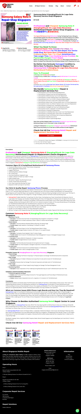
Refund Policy (69, 356)
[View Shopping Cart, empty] (74, 6)
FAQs (69, 354)
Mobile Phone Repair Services (10, 10)
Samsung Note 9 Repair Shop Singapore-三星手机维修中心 (50, 140)
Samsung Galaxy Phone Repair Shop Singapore (45, 143)
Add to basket (50, 135)
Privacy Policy (69, 358)
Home (2, 10)
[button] (77, 1)
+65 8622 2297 (59, 59)
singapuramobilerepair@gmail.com (50, 370)
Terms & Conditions (69, 359)
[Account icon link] (78, 5)
